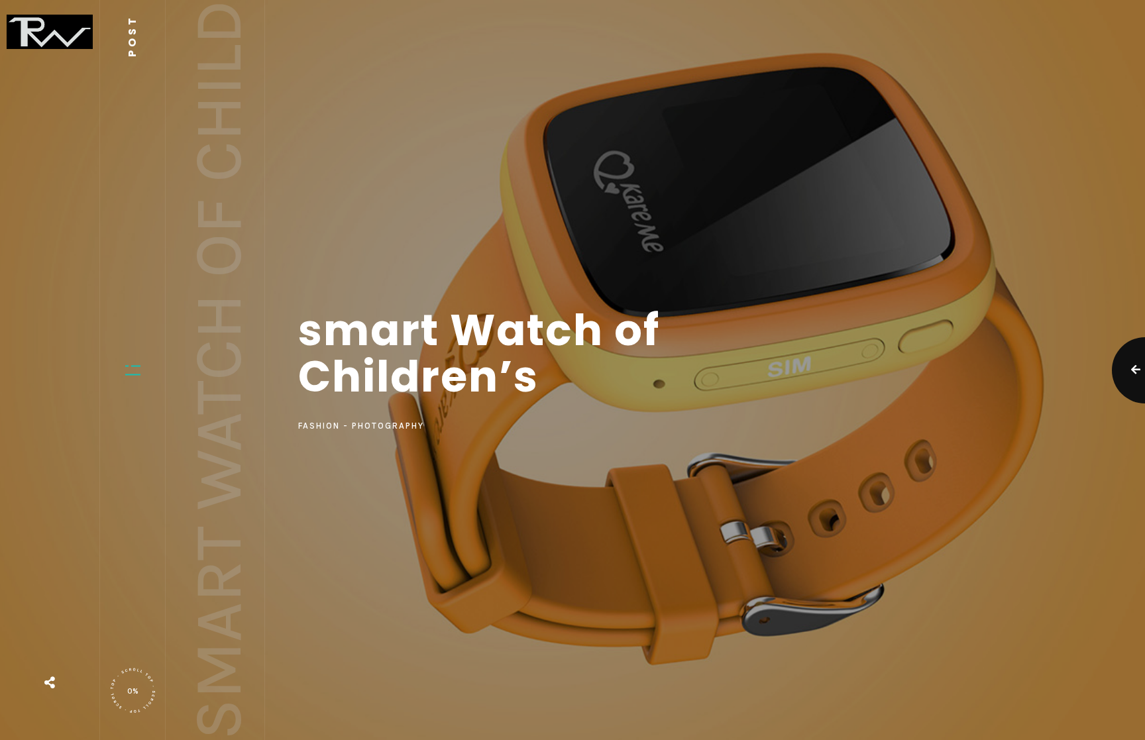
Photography (388, 426)
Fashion (319, 426)
